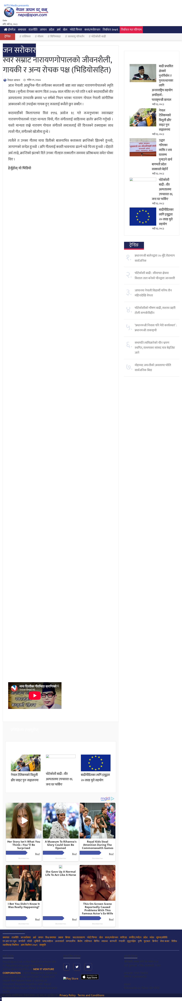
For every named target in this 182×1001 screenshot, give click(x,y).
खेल (65, 29)
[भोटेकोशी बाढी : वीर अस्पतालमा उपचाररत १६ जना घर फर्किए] (61, 757)
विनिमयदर (55, 36)
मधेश (152, 937)
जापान (43, 29)
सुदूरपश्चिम (131, 941)
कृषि (140, 941)
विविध (174, 941)
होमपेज (11, 29)
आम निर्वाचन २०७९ (29, 945)
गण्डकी (122, 941)
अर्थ (58, 29)
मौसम (40, 36)
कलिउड (123, 937)
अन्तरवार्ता (59, 941)
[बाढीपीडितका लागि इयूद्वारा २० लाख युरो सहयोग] (96, 770)
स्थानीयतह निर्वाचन (11, 945)
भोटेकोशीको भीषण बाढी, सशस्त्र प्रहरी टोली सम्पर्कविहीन (155, 310)
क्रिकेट (155, 941)
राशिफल (26, 36)
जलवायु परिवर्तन (76, 36)
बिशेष (79, 941)
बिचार (67, 937)
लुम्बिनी (37, 941)
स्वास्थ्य (104, 941)
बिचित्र (96, 941)
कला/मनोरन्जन (92, 29)
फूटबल (147, 941)
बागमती (113, 941)
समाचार (22, 29)
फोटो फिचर (76, 29)
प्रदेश (51, 29)
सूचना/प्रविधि (161, 937)
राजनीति (33, 29)
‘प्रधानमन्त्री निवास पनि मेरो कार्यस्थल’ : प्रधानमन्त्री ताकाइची (156, 328)
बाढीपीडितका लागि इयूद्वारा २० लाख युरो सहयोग (95, 777)
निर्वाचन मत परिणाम (131, 29)
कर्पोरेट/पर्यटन (135, 937)
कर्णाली (21, 941)
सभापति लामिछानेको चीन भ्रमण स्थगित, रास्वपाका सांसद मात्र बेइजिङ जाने (155, 348)
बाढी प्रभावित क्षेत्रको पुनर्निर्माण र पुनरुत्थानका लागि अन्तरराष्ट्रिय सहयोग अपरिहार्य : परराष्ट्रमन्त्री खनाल (162, 83)
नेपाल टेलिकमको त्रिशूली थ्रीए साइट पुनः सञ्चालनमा (24, 777)
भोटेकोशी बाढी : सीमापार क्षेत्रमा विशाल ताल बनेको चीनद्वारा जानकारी (155, 275)
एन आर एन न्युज (9, 941)
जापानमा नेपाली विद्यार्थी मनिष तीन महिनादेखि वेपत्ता (153, 293)
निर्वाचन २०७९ (110, 29)
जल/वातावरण (79, 937)
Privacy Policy (68, 995)
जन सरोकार (19, 50)
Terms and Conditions (91, 995)
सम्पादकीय (70, 941)
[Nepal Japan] (27, 11)
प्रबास (60, 937)
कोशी (29, 941)
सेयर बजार (164, 941)
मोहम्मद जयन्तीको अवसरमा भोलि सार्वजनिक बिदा (153, 368)
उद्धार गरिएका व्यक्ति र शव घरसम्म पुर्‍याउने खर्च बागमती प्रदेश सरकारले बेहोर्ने (162, 155)
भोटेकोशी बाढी (98, 36)
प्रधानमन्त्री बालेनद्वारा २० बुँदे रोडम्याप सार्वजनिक (155, 258)
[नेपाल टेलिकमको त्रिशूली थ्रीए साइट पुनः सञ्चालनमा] (26, 770)
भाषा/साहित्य (47, 941)
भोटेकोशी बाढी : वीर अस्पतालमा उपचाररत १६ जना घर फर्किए (59, 779)
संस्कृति (42, 945)
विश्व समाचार (50, 937)
